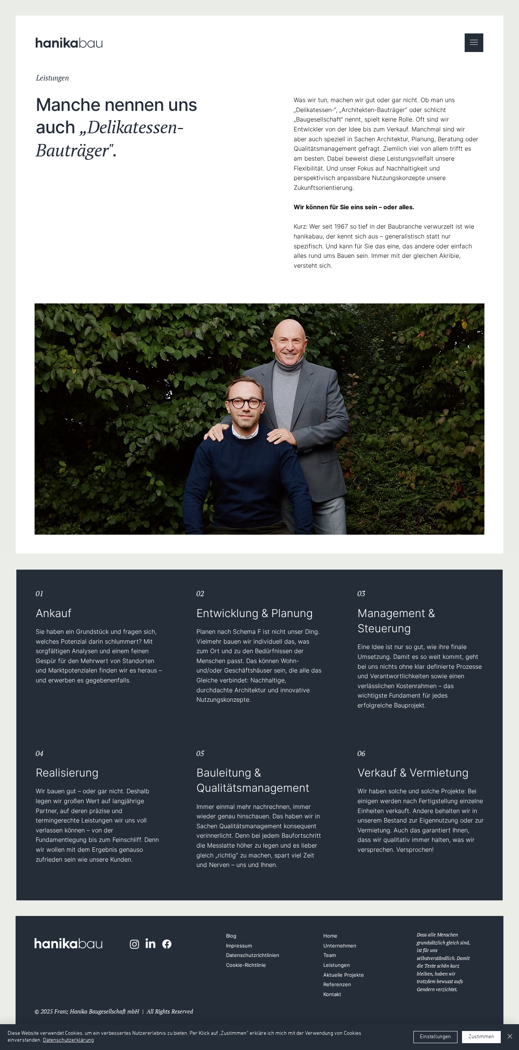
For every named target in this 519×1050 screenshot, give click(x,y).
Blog (231, 936)
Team (329, 955)
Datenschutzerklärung (68, 1040)
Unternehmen (339, 946)
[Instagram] (134, 944)
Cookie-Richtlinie (246, 965)
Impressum (239, 946)
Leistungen (336, 965)
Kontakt (332, 994)
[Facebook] (167, 944)
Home (330, 936)
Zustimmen (481, 1037)
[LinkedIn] (150, 944)
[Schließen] (509, 1037)
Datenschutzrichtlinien (252, 955)
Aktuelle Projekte (343, 975)
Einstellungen (435, 1037)
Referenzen (337, 984)
